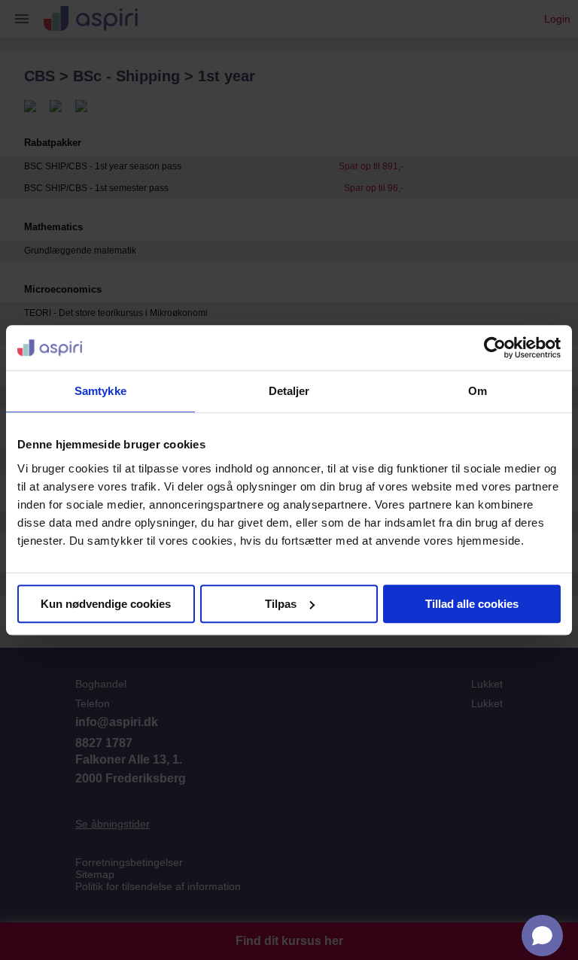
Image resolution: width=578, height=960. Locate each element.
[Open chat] (542, 935)
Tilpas (281, 603)
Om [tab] (477, 390)
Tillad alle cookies (472, 603)
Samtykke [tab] (100, 390)
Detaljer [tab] (289, 390)
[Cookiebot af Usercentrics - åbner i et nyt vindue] (495, 347)
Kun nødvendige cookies (106, 603)
